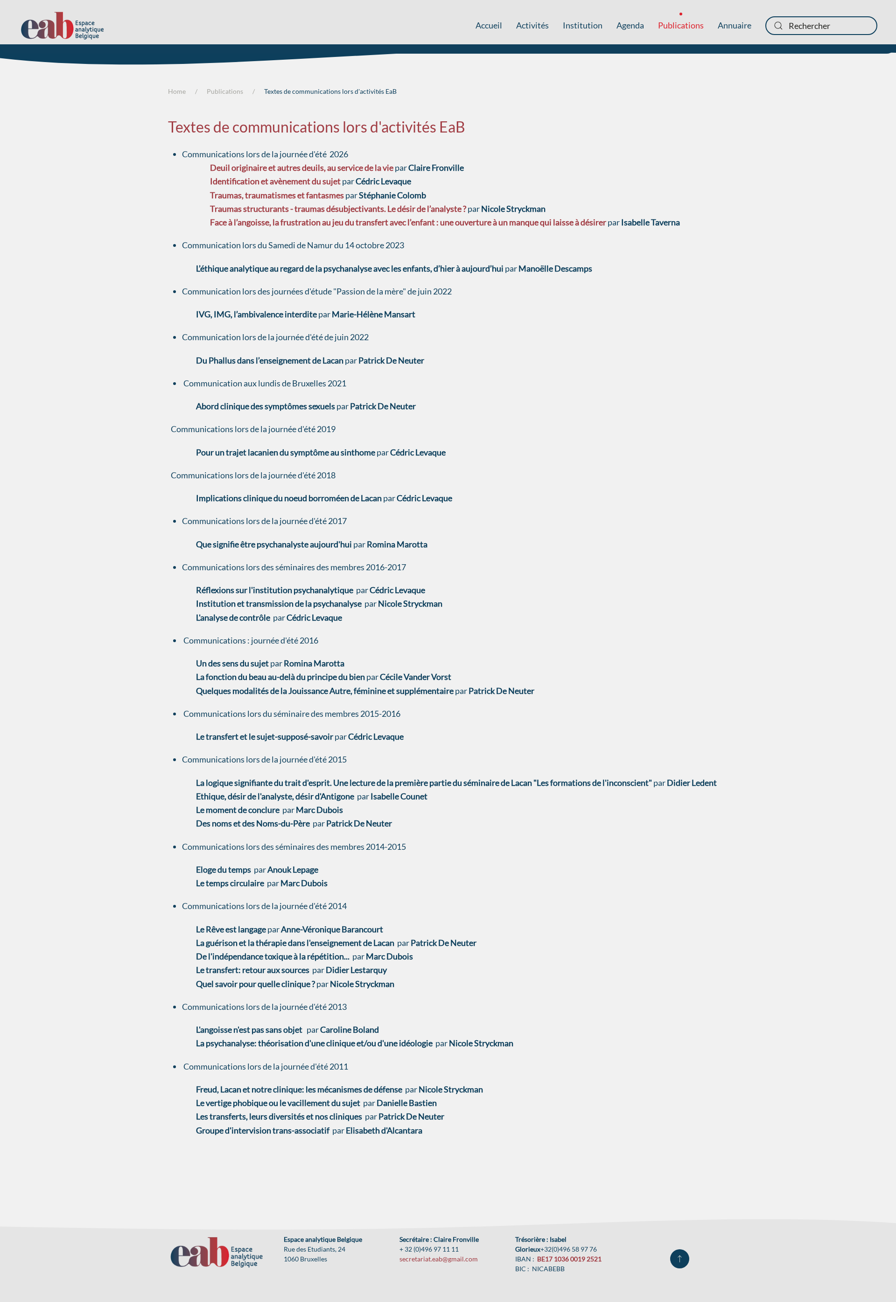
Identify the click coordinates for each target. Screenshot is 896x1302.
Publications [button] (681, 25)
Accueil (489, 25)
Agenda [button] (630, 25)
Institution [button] (582, 25)
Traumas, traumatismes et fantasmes (277, 195)
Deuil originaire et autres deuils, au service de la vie (301, 167)
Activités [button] (532, 25)
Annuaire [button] (734, 25)
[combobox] (821, 25)
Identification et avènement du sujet (275, 181)
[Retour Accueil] (62, 25)
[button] (679, 1258)
